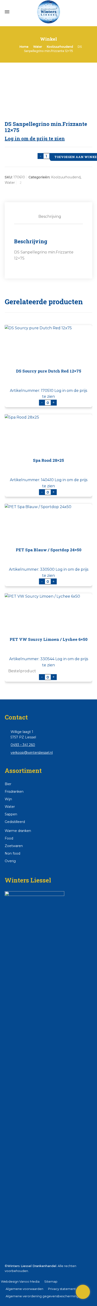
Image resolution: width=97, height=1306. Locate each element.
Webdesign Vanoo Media (20, 1281)
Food (9, 838)
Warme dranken (18, 831)
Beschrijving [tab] (49, 216)
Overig (10, 861)
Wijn (8, 799)
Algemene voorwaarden (24, 1289)
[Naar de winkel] (83, 1292)
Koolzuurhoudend (60, 46)
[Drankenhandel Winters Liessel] (48, 12)
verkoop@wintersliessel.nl (32, 752)
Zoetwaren (14, 846)
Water (37, 46)
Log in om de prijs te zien (35, 138)
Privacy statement (62, 1289)
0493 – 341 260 (23, 745)
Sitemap (50, 1281)
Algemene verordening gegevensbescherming (42, 1296)
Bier (8, 784)
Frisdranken (14, 791)
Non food (12, 853)
